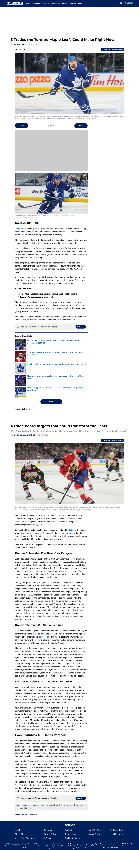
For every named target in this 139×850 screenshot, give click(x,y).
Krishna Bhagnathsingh (24, 435)
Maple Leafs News (29, 815)
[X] (121, 3)
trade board (71, 530)
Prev (22, 126)
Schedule (46, 3)
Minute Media (15, 844)
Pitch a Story (20, 834)
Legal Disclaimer (117, 834)
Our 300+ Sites (94, 830)
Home (17, 409)
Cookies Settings (72, 838)
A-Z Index (48, 838)
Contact (68, 830)
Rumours (36, 3)
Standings (56, 3)
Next (81, 126)
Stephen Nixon (20, 44)
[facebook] (125, 3)
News (28, 3)
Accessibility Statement (25, 838)
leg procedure (45, 637)
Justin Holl (19, 228)
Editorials (26, 409)
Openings (48, 830)
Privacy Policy (50, 834)
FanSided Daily (116, 830)
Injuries (73, 3)
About (17, 830)
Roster (64, 3)
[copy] (28, 49)
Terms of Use (70, 834)
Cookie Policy (94, 834)
